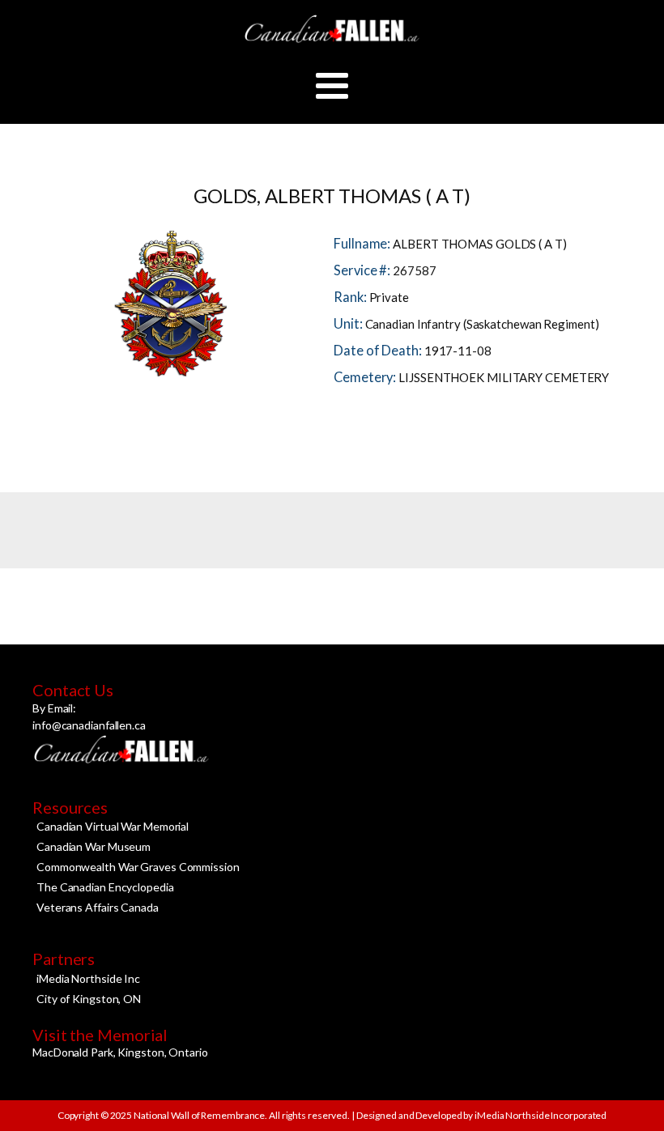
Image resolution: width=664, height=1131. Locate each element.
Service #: (363, 270)
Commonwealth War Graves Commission (138, 867)
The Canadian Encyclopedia (105, 887)
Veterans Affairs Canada (97, 907)
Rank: (351, 297)
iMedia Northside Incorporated (540, 1115)
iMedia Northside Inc (88, 978)
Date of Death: (379, 350)
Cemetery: (366, 377)
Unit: (349, 324)
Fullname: (363, 244)
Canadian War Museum (93, 846)
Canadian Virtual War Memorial (112, 826)
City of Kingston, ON (88, 999)
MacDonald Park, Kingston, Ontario (120, 1052)
